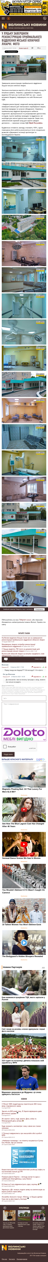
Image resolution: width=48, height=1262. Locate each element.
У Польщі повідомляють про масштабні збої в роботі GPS (22, 1134)
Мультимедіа (24, 1208)
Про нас (4, 1259)
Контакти (12, 1259)
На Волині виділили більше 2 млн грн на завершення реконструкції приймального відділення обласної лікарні (23, 638)
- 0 (45, 667)
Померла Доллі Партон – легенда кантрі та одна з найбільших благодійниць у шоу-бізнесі (21, 1177)
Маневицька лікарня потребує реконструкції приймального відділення (18, 645)
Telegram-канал (25, 619)
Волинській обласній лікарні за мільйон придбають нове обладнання (23, 654)
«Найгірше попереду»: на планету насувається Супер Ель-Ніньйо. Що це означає (22, 1141)
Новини (24, 1099)
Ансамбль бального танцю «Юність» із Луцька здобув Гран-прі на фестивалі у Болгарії (22, 1197)
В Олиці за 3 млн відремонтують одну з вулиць (19, 1184)
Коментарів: (23, 48)
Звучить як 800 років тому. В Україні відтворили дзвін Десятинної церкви (22, 1112)
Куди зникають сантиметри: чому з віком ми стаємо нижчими (21, 1127)
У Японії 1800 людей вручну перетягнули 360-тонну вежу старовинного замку (21, 1105)
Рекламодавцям (22, 1259)
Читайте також (24, 633)
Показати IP (5, 667)
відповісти (37, 667)
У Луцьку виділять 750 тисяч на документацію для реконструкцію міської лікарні (21, 650)
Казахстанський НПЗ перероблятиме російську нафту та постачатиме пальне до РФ (23, 1170)
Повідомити (39, 609)
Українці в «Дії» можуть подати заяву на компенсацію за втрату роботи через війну (23, 1190)
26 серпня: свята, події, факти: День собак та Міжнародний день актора (19, 1119)
